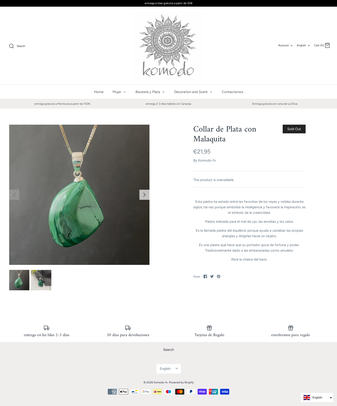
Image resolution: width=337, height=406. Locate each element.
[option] (79, 195)
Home (98, 92)
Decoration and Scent (191, 92)
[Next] (144, 195)
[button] (317, 397)
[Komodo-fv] (168, 45)
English (301, 45)
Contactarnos (232, 92)
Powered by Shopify (181, 382)
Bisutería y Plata (148, 92)
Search (168, 350)
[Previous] (14, 195)
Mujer (117, 92)
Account (283, 45)
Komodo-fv (207, 160)
